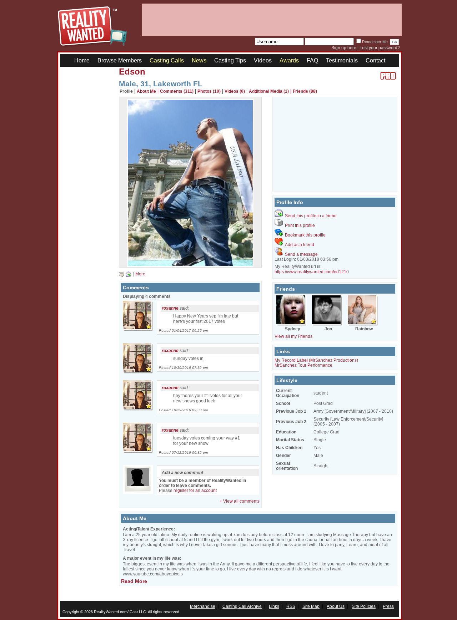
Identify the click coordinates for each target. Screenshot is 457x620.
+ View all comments (240, 501)
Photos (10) (209, 91)
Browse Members (119, 60)
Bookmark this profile (305, 235)
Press (388, 606)
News (199, 60)
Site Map (311, 606)
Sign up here (343, 47)
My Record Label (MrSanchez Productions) (316, 360)
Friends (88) (305, 91)
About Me (146, 91)
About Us (336, 606)
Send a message (301, 254)
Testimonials (342, 60)
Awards (289, 60)
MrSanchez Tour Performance (303, 365)
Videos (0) (235, 91)
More (140, 273)
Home (82, 60)
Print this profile (300, 225)
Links (274, 606)
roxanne (170, 308)
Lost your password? (380, 47)
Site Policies (364, 606)
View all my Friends (293, 336)
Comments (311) (177, 91)
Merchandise (202, 606)
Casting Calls (167, 60)
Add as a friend (299, 244)
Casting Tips (230, 60)
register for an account (195, 490)
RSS (290, 606)
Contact (375, 60)
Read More (134, 581)
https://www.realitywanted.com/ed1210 (312, 271)
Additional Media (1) (269, 91)
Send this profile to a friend (311, 215)
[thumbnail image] (190, 265)
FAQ (312, 60)
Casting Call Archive (242, 606)
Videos (263, 60)
